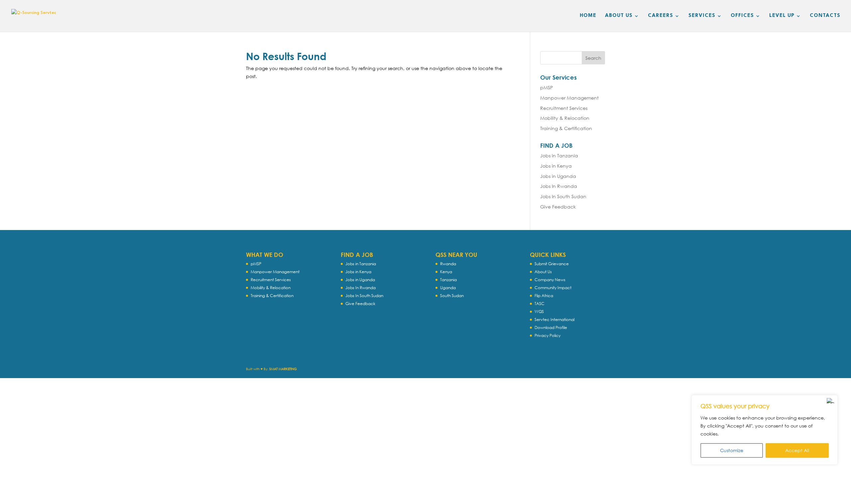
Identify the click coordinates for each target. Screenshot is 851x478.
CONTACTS (825, 16)
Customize (731, 450)
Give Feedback (558, 206)
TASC (540, 303)
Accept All (797, 450)
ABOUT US (619, 16)
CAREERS (660, 16)
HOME (588, 16)
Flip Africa (544, 295)
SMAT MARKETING (283, 368)
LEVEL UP (781, 16)
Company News (550, 279)
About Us (543, 272)
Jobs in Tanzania (559, 155)
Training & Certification (566, 128)
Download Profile (551, 327)
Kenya (446, 272)
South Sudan (452, 295)
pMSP (546, 87)
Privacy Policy (547, 335)
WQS (539, 311)
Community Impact (553, 287)
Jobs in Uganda (558, 176)
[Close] (831, 401)
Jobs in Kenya (556, 166)
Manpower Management (569, 98)
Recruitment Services (563, 108)
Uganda (448, 287)
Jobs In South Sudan (563, 196)
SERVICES (701, 16)
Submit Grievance (552, 264)
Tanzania (448, 279)
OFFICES (742, 16)
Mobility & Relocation (564, 118)
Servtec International (554, 319)
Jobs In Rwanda (558, 186)
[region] (764, 430)
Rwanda (448, 264)
